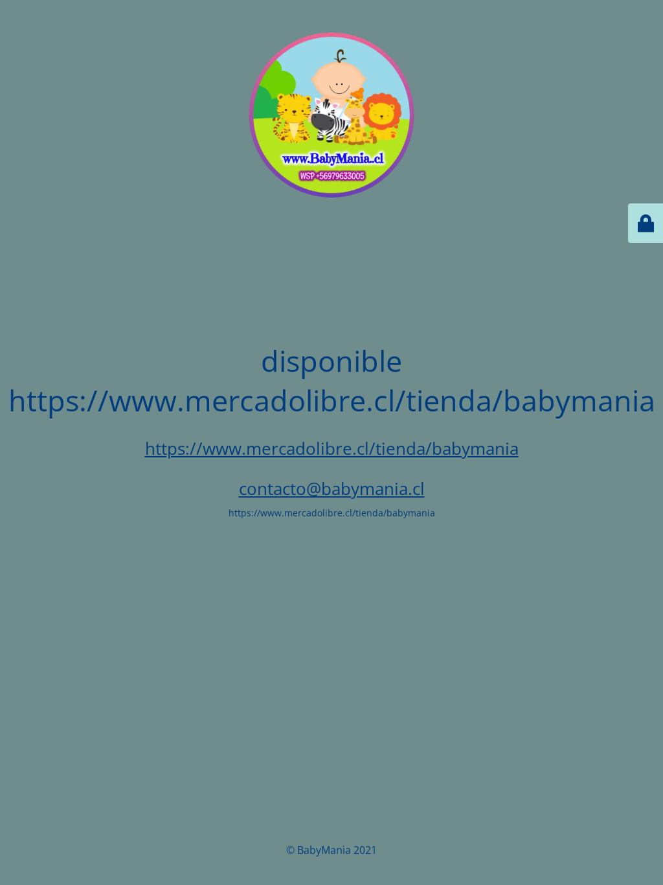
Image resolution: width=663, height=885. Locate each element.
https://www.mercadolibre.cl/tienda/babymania (332, 448)
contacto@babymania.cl (332, 488)
